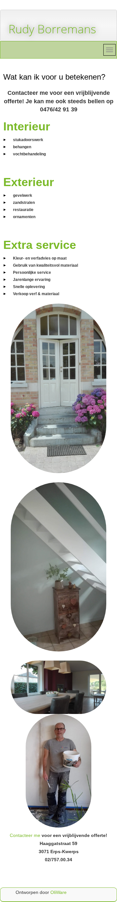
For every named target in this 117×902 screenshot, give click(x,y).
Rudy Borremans (52, 29)
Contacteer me (25, 835)
